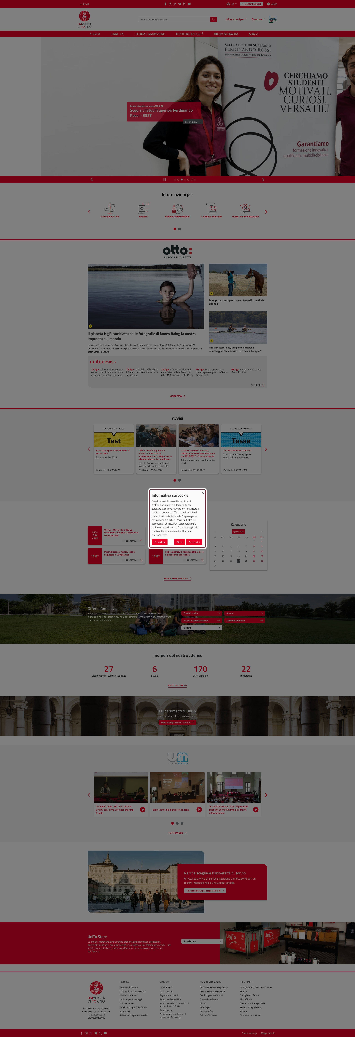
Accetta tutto (194, 542)
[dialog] (177, 518)
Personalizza (159, 542)
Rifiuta (179, 542)
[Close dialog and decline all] (203, 491)
